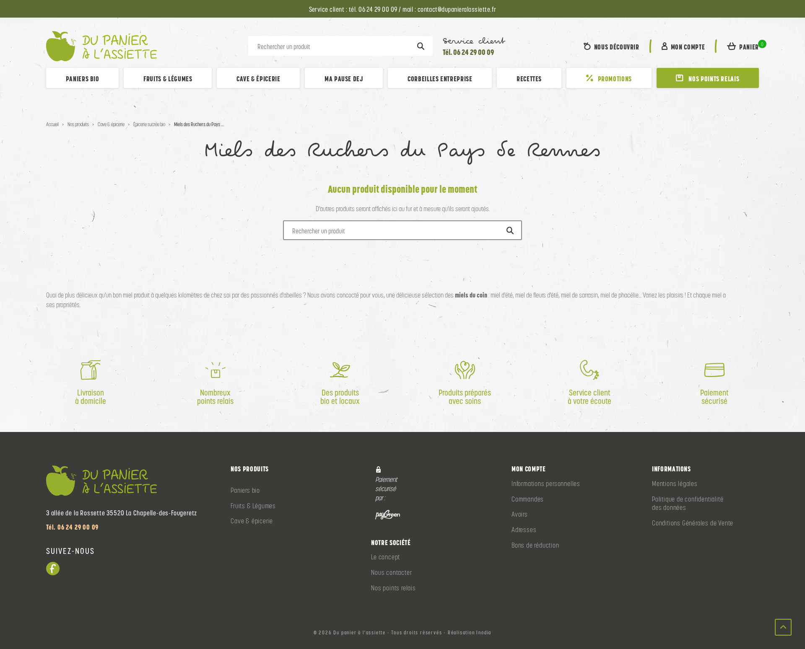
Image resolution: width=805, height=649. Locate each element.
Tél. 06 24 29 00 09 (468, 52)
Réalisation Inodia (469, 633)
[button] (743, 46)
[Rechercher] (420, 46)
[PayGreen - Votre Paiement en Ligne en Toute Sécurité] (387, 514)
